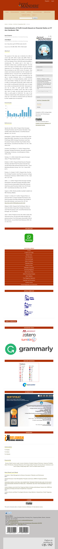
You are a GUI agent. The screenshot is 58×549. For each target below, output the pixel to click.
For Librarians (7, 454)
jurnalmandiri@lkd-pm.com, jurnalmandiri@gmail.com (21, 520)
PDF (39, 62)
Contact (29, 250)
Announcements (15, 12)
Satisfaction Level (49, 464)
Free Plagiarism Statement (29, 278)
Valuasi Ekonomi (41, 466)
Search (35, 18)
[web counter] (8, 513)
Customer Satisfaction (24, 463)
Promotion (35, 464)
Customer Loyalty (15, 463)
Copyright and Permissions (29, 280)
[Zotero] (29, 334)
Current (23, 12)
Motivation (11, 464)
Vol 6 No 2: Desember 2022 (19, 24)
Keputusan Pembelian (48, 463)
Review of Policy (29, 265)
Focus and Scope (37, 12)
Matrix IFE (7, 464)
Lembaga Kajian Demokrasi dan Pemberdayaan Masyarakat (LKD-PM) (26, 523)
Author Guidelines (29, 261)
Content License (29, 282)
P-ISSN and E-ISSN (29, 252)
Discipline (31, 463)
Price (25, 464)
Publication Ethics (26, 14)
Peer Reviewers (29, 257)
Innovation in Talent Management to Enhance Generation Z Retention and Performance (24, 475)
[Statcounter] (29, 385)
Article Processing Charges (29, 273)
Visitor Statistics (29, 276)
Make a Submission (11, 321)
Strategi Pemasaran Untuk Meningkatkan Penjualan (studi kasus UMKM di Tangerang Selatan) (26, 478)
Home (6, 12)
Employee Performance (38, 463)
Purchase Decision (42, 464)
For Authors (7, 451)
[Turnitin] (29, 339)
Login (52, 1)
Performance (21, 464)
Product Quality (30, 464)
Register (47, 1)
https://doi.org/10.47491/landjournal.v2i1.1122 (15, 203)
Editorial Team (47, 12)
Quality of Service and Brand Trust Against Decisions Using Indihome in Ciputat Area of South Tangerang (28, 492)
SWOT (27, 466)
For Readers (7, 449)
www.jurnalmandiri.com (13, 521)
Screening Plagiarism (29, 269)
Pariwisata (16, 464)
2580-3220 (10, 524)
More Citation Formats (43, 91)
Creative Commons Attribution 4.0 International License (30, 506)
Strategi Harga (23, 466)
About (34, 14)
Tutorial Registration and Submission (29, 284)
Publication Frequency (29, 267)
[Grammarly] (29, 349)
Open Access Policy (29, 271)
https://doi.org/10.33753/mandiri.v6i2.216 (16, 44)
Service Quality (17, 466)
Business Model (8, 463)
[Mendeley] (29, 331)
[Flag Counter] (29, 372)
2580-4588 (20, 524)
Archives (29, 12)
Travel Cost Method (33, 466)
